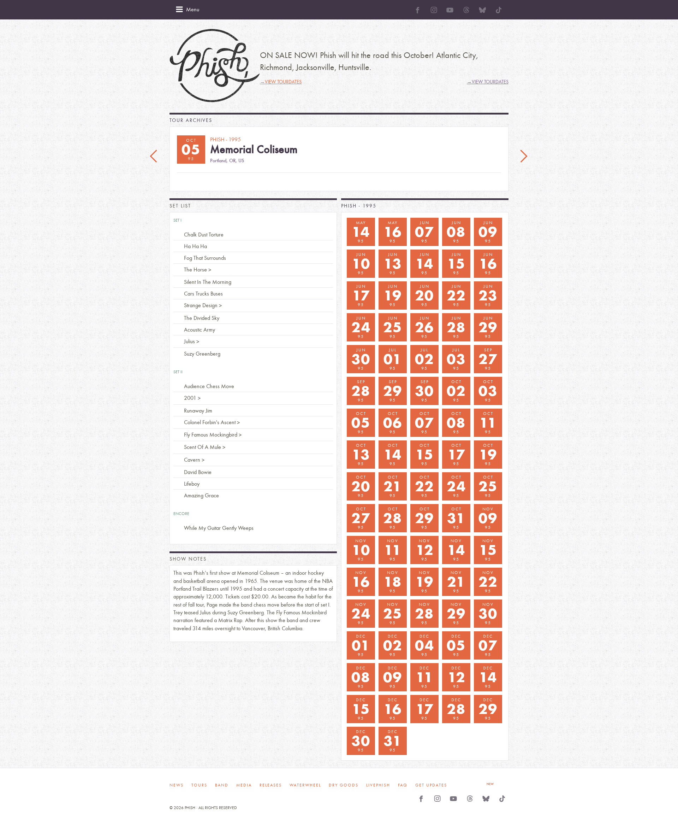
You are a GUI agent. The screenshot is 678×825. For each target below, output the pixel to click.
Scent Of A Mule (202, 447)
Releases (271, 785)
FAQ (403, 785)
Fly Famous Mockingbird (210, 434)
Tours (199, 785)
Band (221, 785)
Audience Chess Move (209, 386)
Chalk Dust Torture (204, 234)
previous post (154, 156)
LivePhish (378, 785)
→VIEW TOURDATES (281, 82)
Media (244, 785)
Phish (215, 65)
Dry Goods (343, 785)
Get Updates (431, 785)
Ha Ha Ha (195, 246)
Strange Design (201, 305)
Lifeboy (192, 483)
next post (524, 156)
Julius (189, 341)
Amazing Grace (201, 495)
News (177, 785)
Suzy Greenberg (202, 353)
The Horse (195, 269)
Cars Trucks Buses (203, 293)
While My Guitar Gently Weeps (219, 528)
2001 (190, 397)
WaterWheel (305, 785)
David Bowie (198, 472)
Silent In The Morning (207, 282)
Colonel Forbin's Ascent (210, 422)
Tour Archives (191, 120)
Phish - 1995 (358, 206)
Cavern (192, 459)
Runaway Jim (198, 410)
